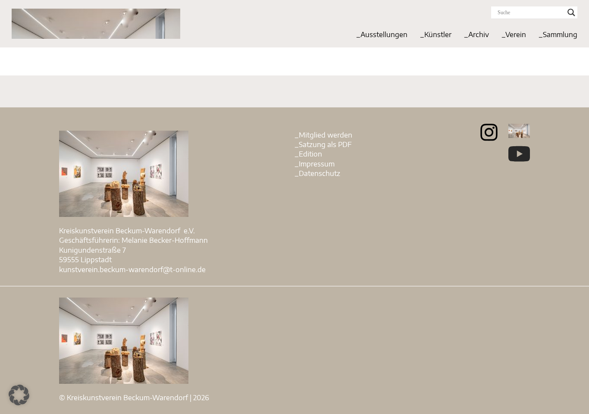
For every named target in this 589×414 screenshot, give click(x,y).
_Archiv (476, 34)
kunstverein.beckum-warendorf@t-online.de (132, 269)
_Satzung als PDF (323, 144)
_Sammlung (558, 34)
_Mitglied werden (323, 135)
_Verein (513, 34)
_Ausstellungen (381, 34)
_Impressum (314, 164)
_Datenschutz (317, 173)
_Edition (308, 154)
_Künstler (435, 34)
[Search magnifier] (571, 12)
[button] (19, 395)
